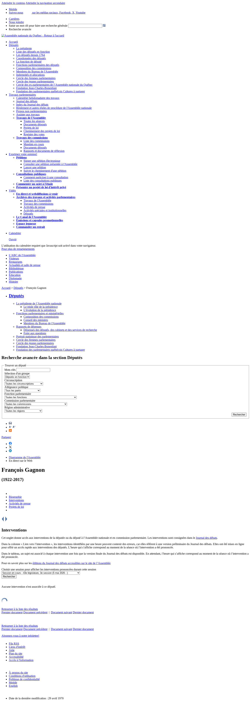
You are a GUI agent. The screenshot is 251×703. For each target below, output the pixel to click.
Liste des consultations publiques (43, 180)
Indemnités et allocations (30, 74)
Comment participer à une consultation (46, 177)
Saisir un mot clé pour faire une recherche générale (38, 25)
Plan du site (15, 653)
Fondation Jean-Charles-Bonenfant (36, 88)
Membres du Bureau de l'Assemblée (37, 71)
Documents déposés (35, 124)
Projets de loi (31, 127)
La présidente (24, 48)
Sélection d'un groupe (17, 373)
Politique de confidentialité (24, 679)
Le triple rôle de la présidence (41, 306)
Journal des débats (26, 101)
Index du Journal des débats (32, 104)
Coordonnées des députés (31, 58)
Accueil (13, 41)
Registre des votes (34, 134)
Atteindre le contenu (13, 3)
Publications (16, 271)
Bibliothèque (16, 268)
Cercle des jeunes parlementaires (35, 81)
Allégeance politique (16, 387)
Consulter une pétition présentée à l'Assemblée (50, 164)
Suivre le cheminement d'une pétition (45, 170)
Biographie (15, 496)
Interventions (16, 500)
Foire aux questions (35, 333)
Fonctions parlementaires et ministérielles (40, 313)
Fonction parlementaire (17, 393)
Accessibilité (16, 656)
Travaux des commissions (32, 137)
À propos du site (18, 672)
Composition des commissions (33, 68)
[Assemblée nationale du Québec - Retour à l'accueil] (32, 35)
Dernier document (83, 612)
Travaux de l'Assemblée (31, 117)
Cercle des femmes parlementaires (35, 78)
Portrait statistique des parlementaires (37, 336)
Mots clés (9, 369)
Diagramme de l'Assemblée (25, 457)
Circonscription (13, 380)
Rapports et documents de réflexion (44, 150)
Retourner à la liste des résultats (19, 609)
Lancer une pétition (35, 167)
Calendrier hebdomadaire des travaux (37, 98)
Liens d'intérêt (17, 646)
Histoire (13, 281)
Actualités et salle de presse (24, 265)
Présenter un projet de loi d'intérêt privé (41, 187)
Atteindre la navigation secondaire (45, 3)
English (13, 685)
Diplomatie (15, 278)
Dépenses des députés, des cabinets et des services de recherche (60, 329)
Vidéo (12, 190)
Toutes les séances (34, 121)
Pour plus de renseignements (18, 248)
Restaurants (15, 261)
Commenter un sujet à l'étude (34, 183)
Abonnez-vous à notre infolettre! (20, 635)
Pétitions (21, 157)
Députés (13, 45)
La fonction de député (29, 61)
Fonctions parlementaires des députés (37, 64)
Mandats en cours (34, 144)
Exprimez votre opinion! (23, 154)
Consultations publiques (31, 174)
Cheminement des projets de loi (42, 131)
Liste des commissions (36, 141)
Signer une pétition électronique (42, 160)
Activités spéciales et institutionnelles (45, 210)
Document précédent (35, 612)
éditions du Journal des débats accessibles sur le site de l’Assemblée (72, 563)
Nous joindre (16, 22)
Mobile (13, 682)
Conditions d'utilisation (22, 675)
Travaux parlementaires (22, 94)
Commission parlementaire (19, 400)
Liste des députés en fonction (33, 51)
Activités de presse (34, 207)
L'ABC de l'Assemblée (22, 255)
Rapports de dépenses (28, 326)
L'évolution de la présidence (40, 310)
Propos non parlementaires (31, 111)
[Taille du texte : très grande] (13, 427)
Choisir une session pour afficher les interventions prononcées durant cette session (48, 569)
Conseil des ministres (36, 320)
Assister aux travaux (28, 114)
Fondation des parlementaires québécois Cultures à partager (50, 91)
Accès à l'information (21, 660)
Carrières (14, 18)
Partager (6, 437)
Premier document (12, 612)
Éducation (15, 275)
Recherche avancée (20, 29)
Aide (12, 650)
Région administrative (17, 407)
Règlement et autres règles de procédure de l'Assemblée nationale (54, 107)
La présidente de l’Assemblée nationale (39, 303)
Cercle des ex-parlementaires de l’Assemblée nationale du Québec (54, 84)
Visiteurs (14, 258)
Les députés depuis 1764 (30, 55)
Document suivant (61, 612)
